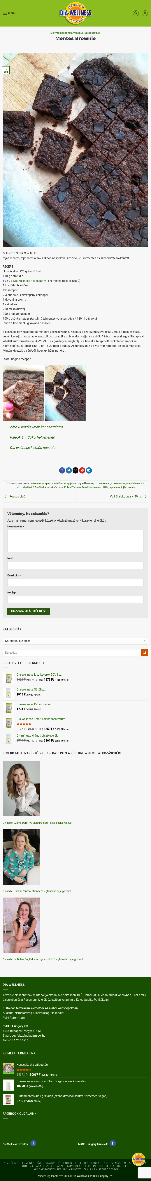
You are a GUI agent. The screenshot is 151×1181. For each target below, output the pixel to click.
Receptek (82, 1163)
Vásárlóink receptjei (87, 33)
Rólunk (27, 1166)
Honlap (11, 592)
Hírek (95, 1163)
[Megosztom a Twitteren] (69, 470)
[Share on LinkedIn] (89, 470)
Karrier (123, 1166)
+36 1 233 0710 (18, 1040)
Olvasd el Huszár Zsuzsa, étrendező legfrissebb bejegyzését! (37, 891)
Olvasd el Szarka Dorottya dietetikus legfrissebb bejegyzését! (37, 822)
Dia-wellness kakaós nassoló (32, 448)
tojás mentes (128, 487)
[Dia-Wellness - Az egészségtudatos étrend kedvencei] (75, 13)
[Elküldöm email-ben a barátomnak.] (76, 470)
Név (10, 558)
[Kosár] (145, 13)
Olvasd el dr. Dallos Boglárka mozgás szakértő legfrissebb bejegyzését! (43, 959)
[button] (9, 13)
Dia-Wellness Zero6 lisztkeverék (84, 487)
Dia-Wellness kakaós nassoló (50, 487)
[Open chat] (138, 1159)
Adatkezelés (45, 1166)
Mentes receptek (61, 33)
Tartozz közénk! (114, 1163)
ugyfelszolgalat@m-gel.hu (28, 1035)
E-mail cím (14, 575)
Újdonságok (46, 1163)
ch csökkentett (102, 483)
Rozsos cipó (17, 496)
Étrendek (65, 1163)
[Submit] (144, 652)
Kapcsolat (74, 1166)
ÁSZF (60, 1166)
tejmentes (115, 487)
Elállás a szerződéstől (101, 1169)
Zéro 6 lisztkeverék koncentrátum (36, 427)
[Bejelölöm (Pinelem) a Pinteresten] (82, 470)
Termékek (27, 1163)
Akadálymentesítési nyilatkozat (57, 1169)
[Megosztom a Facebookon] (62, 470)
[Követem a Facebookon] (33, 1143)
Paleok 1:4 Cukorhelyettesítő (32, 437)
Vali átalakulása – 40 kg (126, 496)
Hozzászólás (15, 526)
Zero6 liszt (34, 271)
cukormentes (118, 483)
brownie (89, 483)
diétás (105, 487)
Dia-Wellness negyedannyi (30, 281)
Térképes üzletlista (100, 1166)
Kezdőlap (11, 1163)
